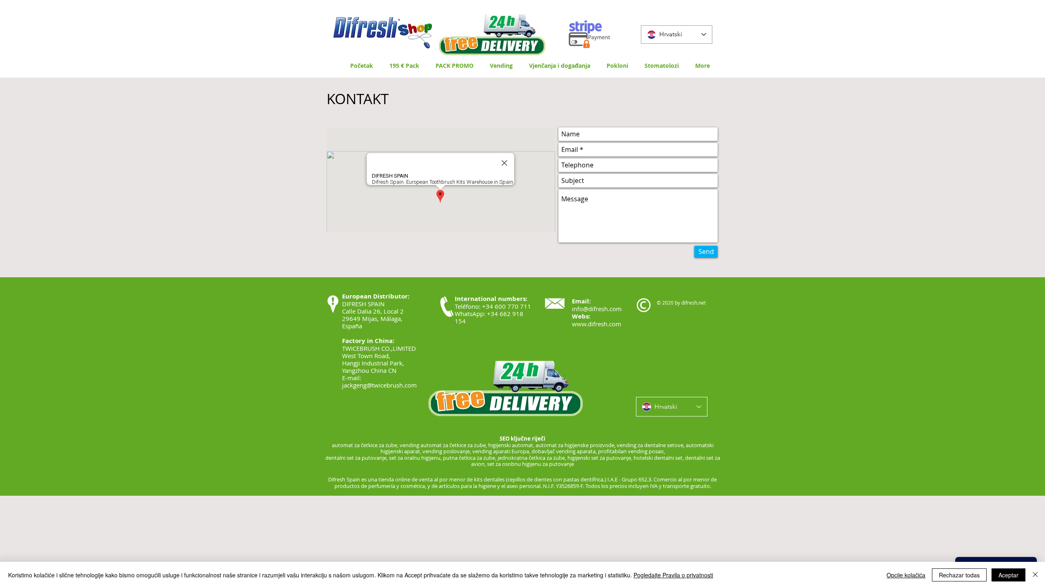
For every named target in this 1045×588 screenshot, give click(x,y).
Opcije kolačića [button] (906, 575)
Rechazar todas (959, 575)
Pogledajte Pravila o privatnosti (673, 575)
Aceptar (1008, 575)
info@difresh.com (597, 309)
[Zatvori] (1035, 574)
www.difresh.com (596, 324)
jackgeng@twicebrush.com (379, 385)
